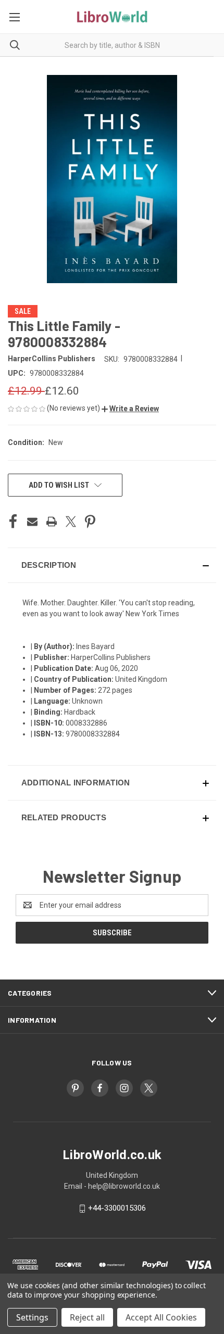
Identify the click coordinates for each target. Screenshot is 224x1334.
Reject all (87, 1317)
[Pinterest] (90, 521)
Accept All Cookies (161, 1317)
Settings (32, 1317)
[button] (130, 408)
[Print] (51, 521)
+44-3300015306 (117, 1208)
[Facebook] (13, 521)
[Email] (32, 521)
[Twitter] (71, 521)
